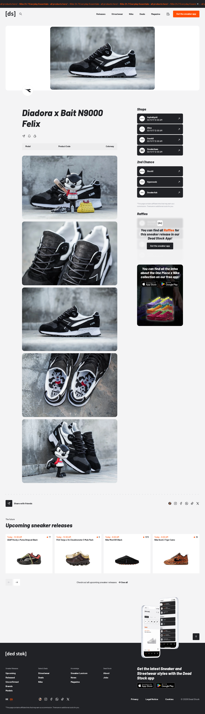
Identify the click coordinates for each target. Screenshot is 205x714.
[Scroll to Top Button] (196, 636)
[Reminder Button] (29, 136)
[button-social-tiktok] (192, 503)
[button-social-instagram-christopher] (170, 503)
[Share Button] (23, 136)
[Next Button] (16, 582)
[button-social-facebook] (181, 503)
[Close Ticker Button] (197, 4)
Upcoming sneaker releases (39, 525)
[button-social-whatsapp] (186, 503)
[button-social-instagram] (175, 503)
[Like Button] (35, 136)
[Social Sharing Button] (9, 503)
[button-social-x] (197, 503)
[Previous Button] (9, 582)
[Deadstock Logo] (11, 14)
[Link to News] (20, 14)
